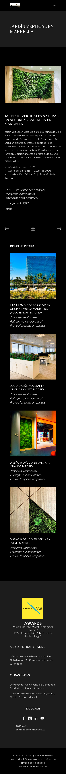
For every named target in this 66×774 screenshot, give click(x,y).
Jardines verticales (32, 190)
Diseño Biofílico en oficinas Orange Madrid (30, 464)
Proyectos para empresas (21, 197)
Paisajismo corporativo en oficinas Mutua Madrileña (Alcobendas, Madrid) (30, 308)
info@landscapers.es (34, 729)
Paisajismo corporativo (20, 193)
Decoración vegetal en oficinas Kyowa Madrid (27, 387)
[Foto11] (33, 84)
